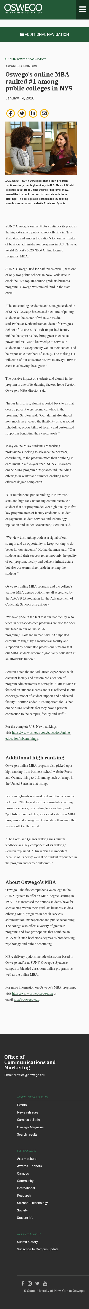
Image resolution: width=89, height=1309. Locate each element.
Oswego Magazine (30, 1127)
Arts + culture (27, 1159)
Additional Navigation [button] (46, 34)
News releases (27, 1112)
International (26, 1188)
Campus (23, 1173)
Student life (25, 1218)
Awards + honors (29, 1166)
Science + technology (32, 1203)
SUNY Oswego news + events (28, 59)
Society (22, 1210)
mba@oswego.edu (26, 999)
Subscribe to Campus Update (38, 1249)
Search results (27, 1134)
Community (25, 1181)
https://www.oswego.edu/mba (32, 993)
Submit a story (27, 1242)
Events (22, 1105)
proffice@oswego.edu (29, 1075)
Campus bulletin (28, 1120)
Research (24, 1196)
